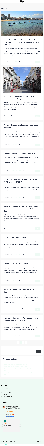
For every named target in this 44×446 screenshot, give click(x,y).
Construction (14, 170)
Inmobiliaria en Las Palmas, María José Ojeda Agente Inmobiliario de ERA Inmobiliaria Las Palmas (13, 408)
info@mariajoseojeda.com (7, 396)
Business (14, 197)
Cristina (8, 420)
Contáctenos (3, 399)
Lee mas (37, 62)
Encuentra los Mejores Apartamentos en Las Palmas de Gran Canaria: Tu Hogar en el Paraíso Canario (22, 42)
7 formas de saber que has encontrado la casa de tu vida (21, 126)
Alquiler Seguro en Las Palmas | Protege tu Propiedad (15, 364)
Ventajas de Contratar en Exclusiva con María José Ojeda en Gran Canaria (21, 319)
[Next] (26, 342)
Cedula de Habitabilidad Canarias (16, 263)
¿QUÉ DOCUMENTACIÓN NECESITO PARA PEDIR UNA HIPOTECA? (20, 180)
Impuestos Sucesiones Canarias (15, 237)
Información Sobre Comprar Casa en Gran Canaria (20, 290)
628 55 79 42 (5, 394)
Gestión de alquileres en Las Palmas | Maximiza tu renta (15, 366)
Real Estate (14, 61)
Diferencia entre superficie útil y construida (20, 153)
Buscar (4, 348)
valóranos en (9, 416)
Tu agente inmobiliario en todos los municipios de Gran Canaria (17, 362)
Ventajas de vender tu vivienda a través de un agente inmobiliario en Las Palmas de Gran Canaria (21, 208)
